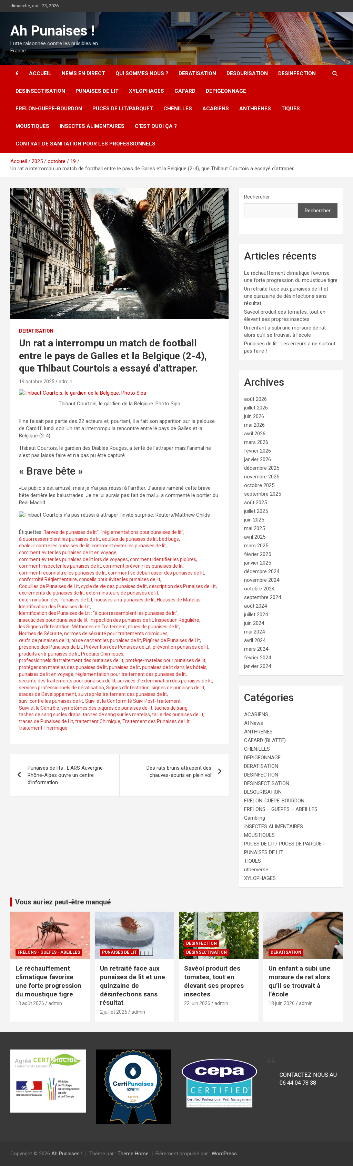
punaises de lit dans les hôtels (174, 667)
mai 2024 (254, 632)
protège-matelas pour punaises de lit (165, 660)
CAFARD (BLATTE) (265, 740)
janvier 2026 (257, 459)
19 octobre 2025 (36, 381)
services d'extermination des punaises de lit (165, 680)
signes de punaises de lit (178, 687)
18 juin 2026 (282, 1003)
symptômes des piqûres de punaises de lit (106, 708)
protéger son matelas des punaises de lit (63, 667)
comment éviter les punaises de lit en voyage (68, 552)
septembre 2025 (262, 494)
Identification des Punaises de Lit (54, 606)
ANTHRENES (255, 108)
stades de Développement (47, 694)
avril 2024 (254, 640)
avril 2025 (254, 537)
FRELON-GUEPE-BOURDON (49, 108)
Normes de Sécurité (40, 633)
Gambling (254, 818)
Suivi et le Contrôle (39, 708)
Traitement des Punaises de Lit (156, 721)
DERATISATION (197, 73)
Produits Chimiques (102, 654)
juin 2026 (254, 416)
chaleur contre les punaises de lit (54, 545)
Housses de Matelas (179, 599)
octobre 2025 (259, 485)
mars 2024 (256, 649)
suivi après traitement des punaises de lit (122, 694)
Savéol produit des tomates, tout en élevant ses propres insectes (214, 981)
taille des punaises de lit (177, 714)
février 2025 (257, 554)
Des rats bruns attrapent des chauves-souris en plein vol (179, 771)
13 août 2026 (30, 1003)
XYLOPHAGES (146, 91)
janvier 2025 (257, 563)
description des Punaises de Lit (182, 586)
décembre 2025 (261, 468)
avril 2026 (254, 433)
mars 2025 (256, 546)
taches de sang (171, 708)
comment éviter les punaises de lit (129, 545)
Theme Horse (133, 1153)
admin (65, 381)
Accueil (40, 73)
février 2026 (257, 451)
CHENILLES (177, 108)
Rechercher (257, 197)
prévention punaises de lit (180, 647)
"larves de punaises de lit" (71, 532)
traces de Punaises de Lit (46, 721)
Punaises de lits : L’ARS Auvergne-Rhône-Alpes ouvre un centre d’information (66, 775)
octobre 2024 (259, 589)
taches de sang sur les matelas (116, 714)
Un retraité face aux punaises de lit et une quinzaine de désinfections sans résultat (286, 296)
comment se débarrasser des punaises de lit (156, 573)
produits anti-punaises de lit (49, 654)
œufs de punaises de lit (44, 640)
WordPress (224, 1153)
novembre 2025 (261, 477)
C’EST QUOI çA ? (156, 126)
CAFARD (184, 91)
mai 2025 (254, 528)
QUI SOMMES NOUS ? (141, 73)
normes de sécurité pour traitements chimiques (116, 633)
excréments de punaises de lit (51, 593)
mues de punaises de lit (153, 626)
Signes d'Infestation (128, 687)
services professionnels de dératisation (61, 687)
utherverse (256, 869)
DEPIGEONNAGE (226, 91)
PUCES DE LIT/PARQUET (122, 108)
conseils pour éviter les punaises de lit (119, 579)
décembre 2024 (261, 571)
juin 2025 (254, 520)
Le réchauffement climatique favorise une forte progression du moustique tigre (48, 981)
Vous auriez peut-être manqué (63, 902)
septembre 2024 (262, 597)
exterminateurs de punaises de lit (122, 593)
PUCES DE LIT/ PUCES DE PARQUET (284, 844)
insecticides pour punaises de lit (53, 620)
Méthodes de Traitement (99, 626)
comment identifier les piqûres (163, 559)
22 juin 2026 (197, 1003)
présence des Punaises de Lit (50, 647)
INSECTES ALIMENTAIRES (92, 126)
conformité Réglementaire (48, 579)
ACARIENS (215, 108)
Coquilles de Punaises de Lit (49, 586)
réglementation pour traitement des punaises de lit (130, 674)
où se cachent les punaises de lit (106, 640)
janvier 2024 (257, 666)
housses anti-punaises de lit (124, 599)
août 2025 (255, 502)
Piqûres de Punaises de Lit (171, 640)
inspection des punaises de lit (121, 620)
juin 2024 (254, 623)
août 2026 (255, 399)
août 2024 (255, 606)
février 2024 (257, 658)
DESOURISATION (247, 73)
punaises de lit (124, 667)
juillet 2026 (256, 408)
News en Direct (83, 73)
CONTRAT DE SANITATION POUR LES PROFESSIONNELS (85, 144)
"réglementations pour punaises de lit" (142, 532)
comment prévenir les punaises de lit (143, 566)
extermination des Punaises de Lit (55, 599)
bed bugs (169, 539)
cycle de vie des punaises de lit (114, 586)
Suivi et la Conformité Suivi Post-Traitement (133, 701)
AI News (253, 723)
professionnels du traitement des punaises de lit (71, 660)
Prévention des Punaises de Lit (117, 647)
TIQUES (290, 108)
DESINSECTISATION (40, 91)
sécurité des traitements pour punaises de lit (67, 680)
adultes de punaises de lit (129, 539)
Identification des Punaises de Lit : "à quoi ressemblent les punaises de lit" (98, 613)
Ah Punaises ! (52, 31)
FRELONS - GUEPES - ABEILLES (49, 952)
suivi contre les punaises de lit (51, 701)
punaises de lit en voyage (46, 674)
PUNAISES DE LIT (97, 91)
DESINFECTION (297, 73)
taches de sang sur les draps (50, 714)
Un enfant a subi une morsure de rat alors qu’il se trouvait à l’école (300, 981)
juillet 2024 (256, 614)
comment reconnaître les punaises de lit (62, 573)
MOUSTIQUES (32, 126)
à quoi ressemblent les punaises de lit (59, 539)
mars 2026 (256, 442)
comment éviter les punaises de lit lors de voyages (73, 559)
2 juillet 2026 (113, 1012)
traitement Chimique (97, 721)
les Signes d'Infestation (44, 626)
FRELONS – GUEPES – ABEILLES (280, 809)
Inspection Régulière (177, 620)
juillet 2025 (256, 511)
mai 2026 (254, 425)
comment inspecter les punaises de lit (60, 566)
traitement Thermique (43, 728)
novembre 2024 (261, 580)
